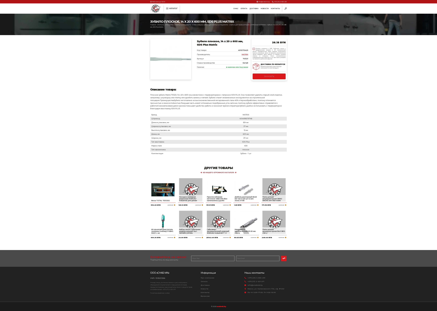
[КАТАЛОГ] (167, 8)
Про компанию (207, 278)
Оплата (243, 9)
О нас (235, 9)
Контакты (275, 9)
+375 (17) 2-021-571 (256, 281)
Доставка (253, 9)
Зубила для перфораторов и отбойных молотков (248, 25)
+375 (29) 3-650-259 (280, 2)
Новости (265, 9)
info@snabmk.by (264, 2)
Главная (153, 25)
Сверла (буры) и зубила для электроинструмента (211, 25)
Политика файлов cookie (160, 293)
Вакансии (205, 296)
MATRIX (245, 54)
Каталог (161, 25)
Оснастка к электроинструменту (178, 25)
